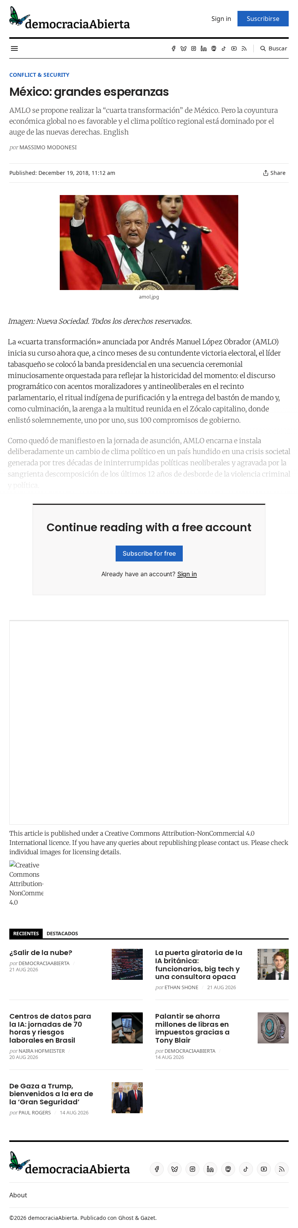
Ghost (125, 1217)
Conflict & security (39, 74)
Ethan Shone (181, 987)
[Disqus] (149, 723)
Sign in (187, 574)
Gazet (147, 1217)
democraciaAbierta (44, 963)
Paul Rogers (35, 1112)
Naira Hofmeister (42, 1050)
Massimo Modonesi (48, 147)
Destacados (62, 933)
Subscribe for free (149, 553)
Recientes (26, 933)
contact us (233, 842)
